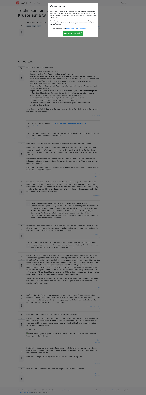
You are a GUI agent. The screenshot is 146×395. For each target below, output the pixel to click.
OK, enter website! (73, 33)
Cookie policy (70, 28)
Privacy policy (81, 28)
